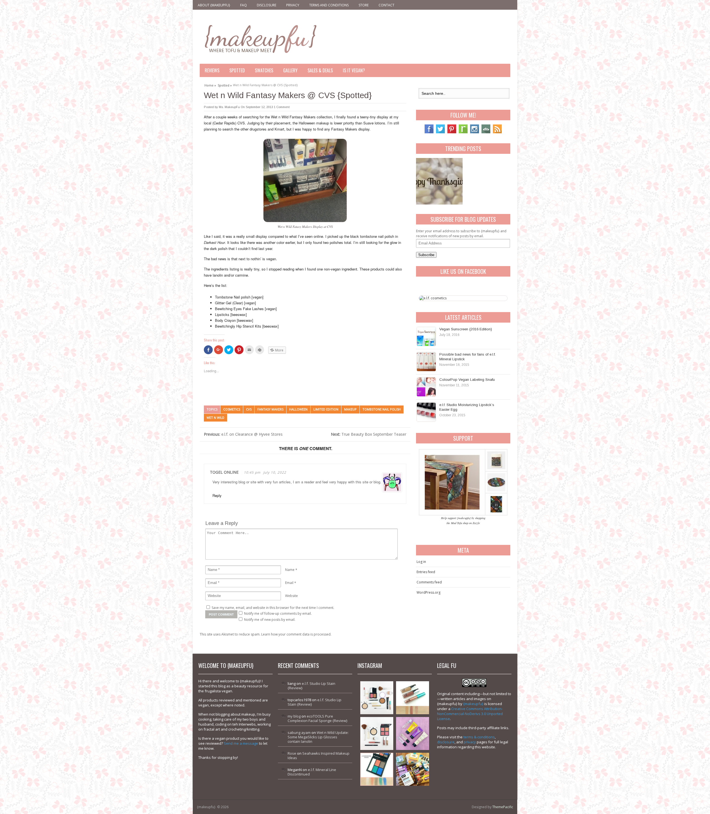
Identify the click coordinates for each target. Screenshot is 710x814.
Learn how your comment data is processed (296, 634)
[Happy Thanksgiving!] (439, 181)
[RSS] (497, 132)
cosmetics (231, 409)
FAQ (243, 5)
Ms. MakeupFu (229, 107)
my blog (294, 716)
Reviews (212, 70)
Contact (386, 5)
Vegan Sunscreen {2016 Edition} (465, 329)
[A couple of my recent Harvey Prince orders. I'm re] (412, 733)
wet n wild (215, 417)
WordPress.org (428, 592)
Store (364, 5)
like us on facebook (463, 271)
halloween (298, 409)
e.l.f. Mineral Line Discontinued (312, 772)
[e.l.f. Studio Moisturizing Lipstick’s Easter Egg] (426, 412)
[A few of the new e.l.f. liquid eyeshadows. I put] (412, 697)
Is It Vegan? (354, 70)
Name (290, 569)
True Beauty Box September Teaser (368, 434)
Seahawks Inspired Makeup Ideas (318, 755)
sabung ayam (299, 732)
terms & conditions (479, 736)
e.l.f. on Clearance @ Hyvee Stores (243, 434)
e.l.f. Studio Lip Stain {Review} (311, 685)
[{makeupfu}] (260, 38)
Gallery (290, 70)
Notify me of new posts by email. (269, 619)
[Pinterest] (451, 132)
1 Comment (282, 107)
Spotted (237, 70)
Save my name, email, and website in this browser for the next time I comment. (273, 607)
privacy (470, 741)
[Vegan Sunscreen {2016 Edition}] (426, 336)
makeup (350, 409)
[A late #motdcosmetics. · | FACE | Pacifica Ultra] (376, 697)
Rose (292, 753)
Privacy (292, 5)
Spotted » (225, 84)
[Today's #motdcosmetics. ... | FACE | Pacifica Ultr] (376, 733)
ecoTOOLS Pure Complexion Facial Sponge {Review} (318, 718)
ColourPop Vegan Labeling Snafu (467, 379)
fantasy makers (270, 409)
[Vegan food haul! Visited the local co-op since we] (412, 769)
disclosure (446, 741)
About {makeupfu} (214, 5)
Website (291, 595)
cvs (249, 409)
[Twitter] (440, 132)
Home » (210, 84)
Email (289, 582)
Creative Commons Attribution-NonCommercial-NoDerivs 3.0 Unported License (470, 713)
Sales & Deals (320, 70)
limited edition (325, 409)
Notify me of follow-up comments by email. (278, 613)
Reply (217, 495)
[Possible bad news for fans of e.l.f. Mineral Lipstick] (426, 361)
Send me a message (241, 743)
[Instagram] (474, 132)
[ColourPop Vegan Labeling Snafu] (426, 387)
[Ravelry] (463, 132)
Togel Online (224, 472)
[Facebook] (429, 132)
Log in (421, 561)
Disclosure (266, 5)
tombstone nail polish (381, 409)
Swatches (264, 70)
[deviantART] (485, 132)
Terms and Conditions (329, 5)
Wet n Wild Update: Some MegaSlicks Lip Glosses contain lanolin (318, 737)
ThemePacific (502, 807)
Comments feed (429, 582)
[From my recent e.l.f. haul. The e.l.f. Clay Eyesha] (376, 769)
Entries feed (426, 572)
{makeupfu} (473, 703)
